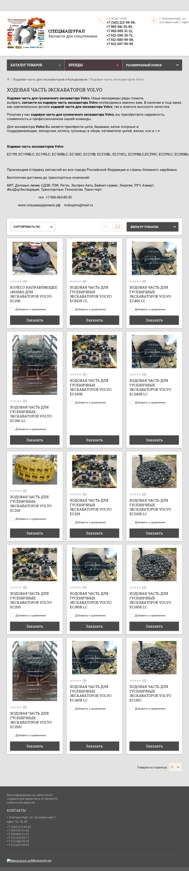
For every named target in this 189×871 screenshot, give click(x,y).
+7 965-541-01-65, (119, 26)
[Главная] (9, 79)
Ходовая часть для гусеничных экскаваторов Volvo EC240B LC (150, 387)
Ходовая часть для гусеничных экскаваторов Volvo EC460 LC (150, 294)
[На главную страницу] (26, 33)
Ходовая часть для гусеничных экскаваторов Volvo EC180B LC (91, 600)
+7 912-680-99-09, (120, 39)
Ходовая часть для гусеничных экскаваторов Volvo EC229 (91, 507)
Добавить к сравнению (30, 309)
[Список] (117, 226)
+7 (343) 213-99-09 (19, 827)
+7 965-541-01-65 (18, 830)
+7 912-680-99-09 (18, 841)
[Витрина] (105, 226)
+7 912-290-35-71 (18, 837)
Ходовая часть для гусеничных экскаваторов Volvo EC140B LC (91, 693)
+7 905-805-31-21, (119, 31)
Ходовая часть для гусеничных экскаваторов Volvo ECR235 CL (91, 294)
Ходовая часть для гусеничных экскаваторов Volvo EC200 (31, 600)
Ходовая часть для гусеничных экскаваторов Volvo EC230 (31, 503)
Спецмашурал (66, 31)
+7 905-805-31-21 (18, 834)
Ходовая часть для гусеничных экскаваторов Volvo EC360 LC (31, 414)
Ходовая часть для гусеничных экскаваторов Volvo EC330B (91, 387)
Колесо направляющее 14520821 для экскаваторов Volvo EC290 (33, 294)
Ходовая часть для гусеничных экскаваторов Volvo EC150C (31, 720)
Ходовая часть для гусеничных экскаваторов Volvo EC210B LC (150, 507)
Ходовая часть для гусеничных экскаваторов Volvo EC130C (150, 693)
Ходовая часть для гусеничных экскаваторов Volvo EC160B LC (150, 600)
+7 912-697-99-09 (119, 44)
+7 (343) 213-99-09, (120, 22)
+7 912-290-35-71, (119, 35)
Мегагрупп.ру (41, 860)
